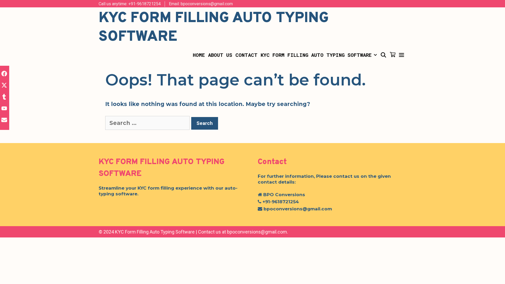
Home (199, 55)
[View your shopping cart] (392, 55)
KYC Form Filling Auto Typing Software (316, 55)
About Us (220, 55)
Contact (246, 55)
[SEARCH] (383, 55)
